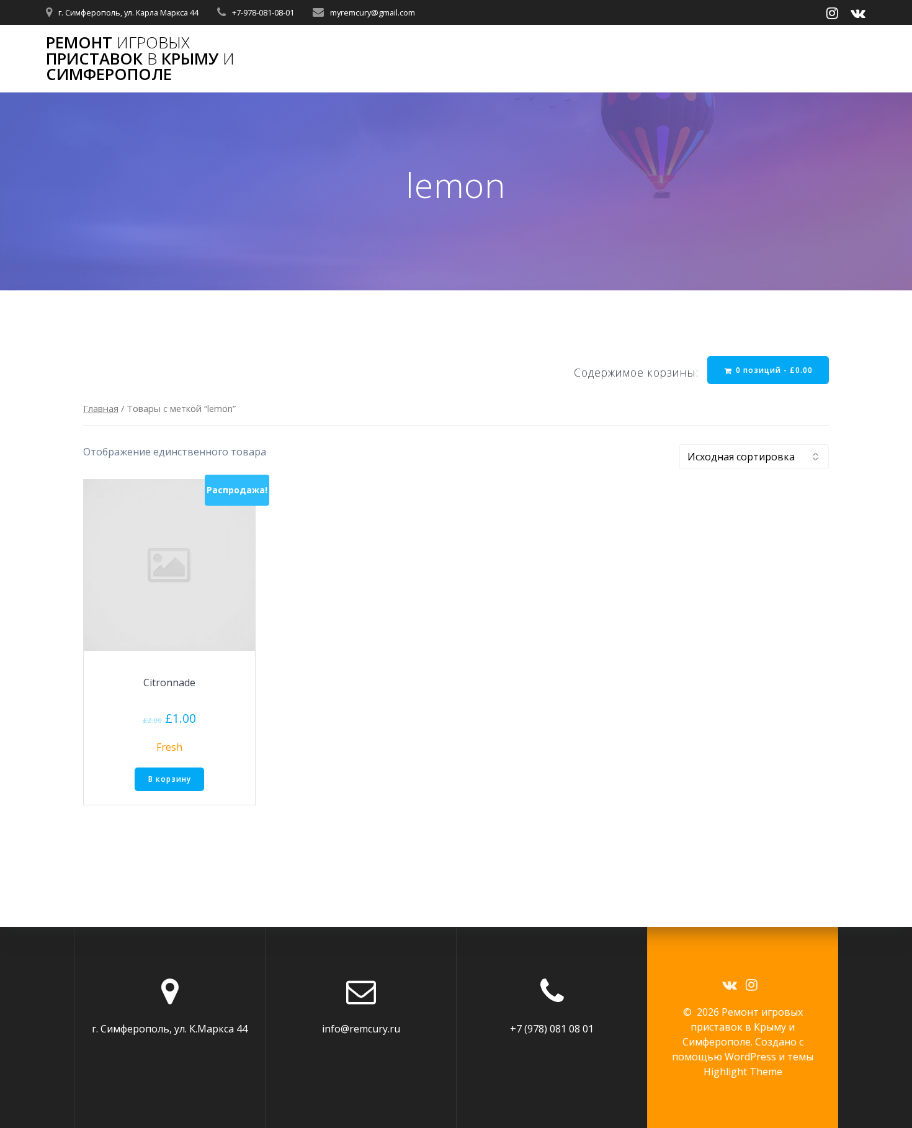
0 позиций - (773, 370)
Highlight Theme (743, 1071)
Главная (100, 408)
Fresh (169, 747)
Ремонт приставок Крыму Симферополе (140, 59)
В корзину (169, 779)
